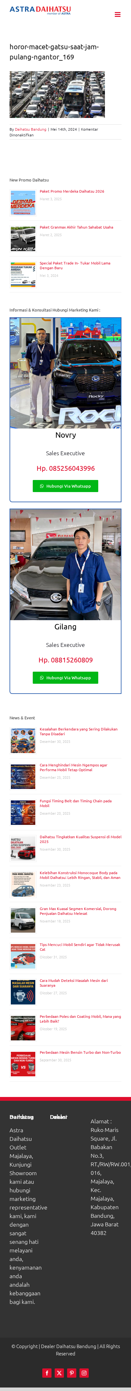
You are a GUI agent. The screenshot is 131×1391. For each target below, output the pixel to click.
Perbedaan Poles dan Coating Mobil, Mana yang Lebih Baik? (80, 1019)
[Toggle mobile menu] (118, 14)
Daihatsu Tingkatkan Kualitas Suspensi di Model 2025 (80, 839)
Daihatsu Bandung (30, 129)
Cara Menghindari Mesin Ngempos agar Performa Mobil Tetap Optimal (73, 767)
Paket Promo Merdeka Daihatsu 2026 (72, 191)
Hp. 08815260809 (65, 659)
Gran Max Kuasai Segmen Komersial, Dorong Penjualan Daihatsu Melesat (78, 911)
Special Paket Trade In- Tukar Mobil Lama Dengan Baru (75, 265)
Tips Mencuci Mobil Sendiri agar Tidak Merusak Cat (80, 947)
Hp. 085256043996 (66, 468)
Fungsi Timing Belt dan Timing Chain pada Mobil (76, 803)
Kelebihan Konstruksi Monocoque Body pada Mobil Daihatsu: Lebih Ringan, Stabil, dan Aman (80, 875)
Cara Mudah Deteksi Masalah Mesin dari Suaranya (74, 983)
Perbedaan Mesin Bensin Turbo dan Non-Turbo (80, 1052)
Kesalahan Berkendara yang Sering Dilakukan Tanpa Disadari (79, 731)
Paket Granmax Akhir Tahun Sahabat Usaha (76, 227)
